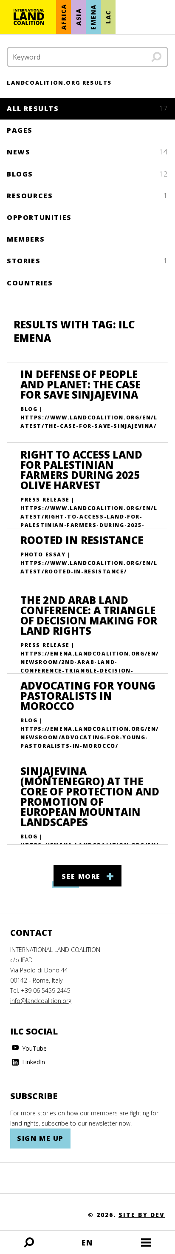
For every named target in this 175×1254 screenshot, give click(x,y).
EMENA (93, 17)
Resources (87, 195)
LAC (108, 17)
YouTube (33, 1048)
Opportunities (39, 217)
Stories (87, 260)
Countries (30, 283)
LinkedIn (32, 1062)
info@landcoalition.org (40, 1001)
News (87, 152)
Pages (20, 130)
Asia (78, 17)
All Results (87, 108)
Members (26, 239)
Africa (63, 17)
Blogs (87, 174)
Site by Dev (142, 1215)
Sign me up (40, 1138)
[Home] (29, 17)
